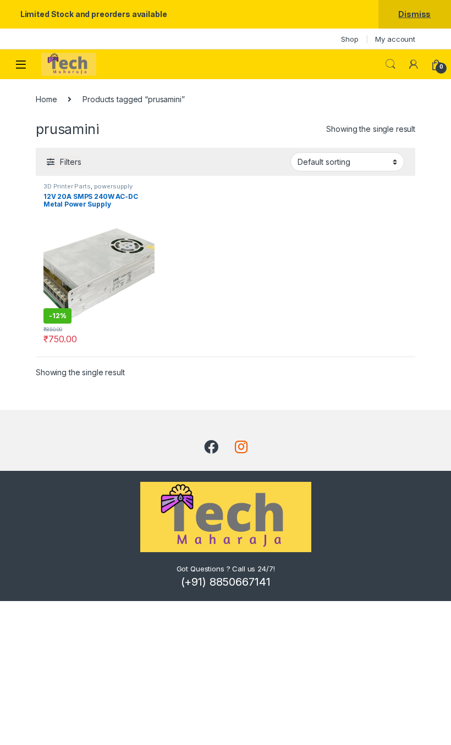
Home (46, 99)
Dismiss (414, 14)
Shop (349, 39)
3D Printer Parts (67, 186)
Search (390, 64)
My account (395, 39)
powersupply (113, 186)
